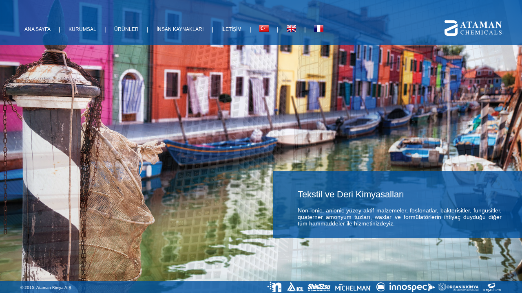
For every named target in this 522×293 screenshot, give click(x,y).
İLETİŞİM (231, 29)
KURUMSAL (82, 29)
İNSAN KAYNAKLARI (180, 29)
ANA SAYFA (37, 29)
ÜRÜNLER (126, 29)
